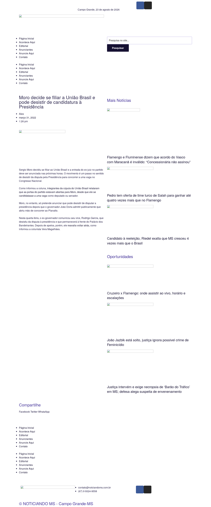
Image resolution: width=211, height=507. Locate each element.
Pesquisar (118, 48)
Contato (23, 57)
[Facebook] (140, 5)
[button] (24, 412)
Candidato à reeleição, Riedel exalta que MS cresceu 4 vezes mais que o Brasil (148, 240)
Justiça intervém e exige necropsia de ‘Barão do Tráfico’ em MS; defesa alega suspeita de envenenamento (148, 389)
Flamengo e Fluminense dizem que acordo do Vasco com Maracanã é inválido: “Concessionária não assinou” (148, 159)
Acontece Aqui (27, 42)
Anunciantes (26, 49)
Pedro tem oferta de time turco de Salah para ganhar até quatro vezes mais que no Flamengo (149, 197)
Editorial (23, 46)
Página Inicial (26, 38)
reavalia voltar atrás (78, 225)
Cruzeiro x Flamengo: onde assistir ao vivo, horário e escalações (146, 295)
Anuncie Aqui (26, 53)
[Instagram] (148, 5)
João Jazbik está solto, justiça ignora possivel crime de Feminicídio (148, 342)
